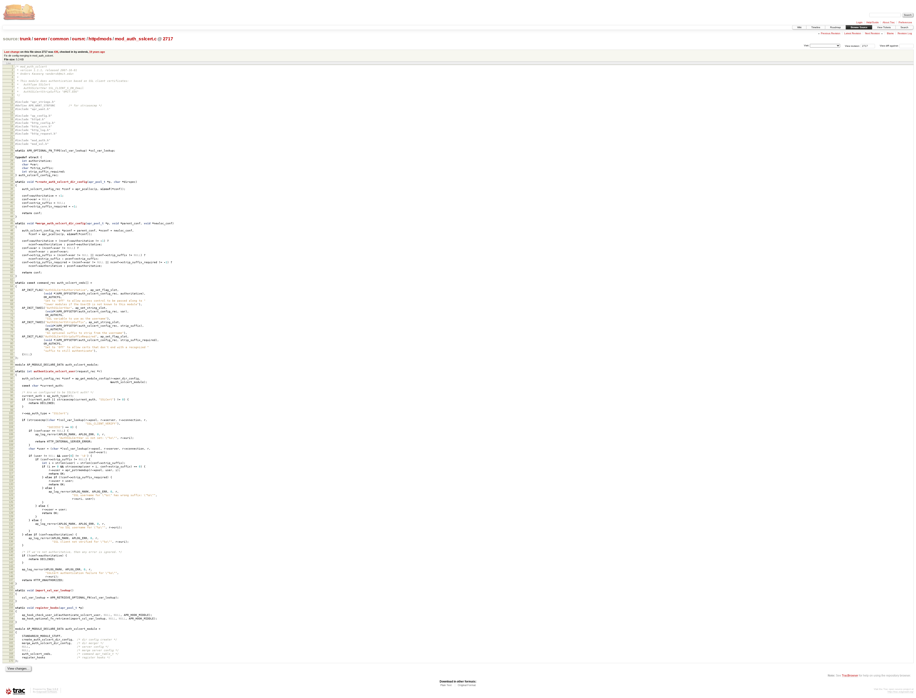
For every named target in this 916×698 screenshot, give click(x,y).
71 (11, 311)
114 (11, 462)
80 (11, 343)
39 (11, 199)
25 (11, 150)
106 (11, 434)
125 (11, 502)
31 (11, 171)
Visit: (806, 45)
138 (11, 548)
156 (11, 611)
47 (11, 226)
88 (11, 371)
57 (11, 262)
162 (11, 632)
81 (11, 347)
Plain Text (446, 685)
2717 (168, 38)
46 (11, 223)
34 (11, 181)
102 (11, 419)
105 (11, 430)
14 (11, 112)
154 (11, 604)
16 (11, 119)
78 (11, 336)
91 (11, 381)
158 (11, 618)
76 (11, 329)
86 (11, 364)
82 (11, 350)
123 (11, 494)
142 (11, 562)
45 (11, 220)
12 (11, 105)
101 (11, 416)
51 (11, 240)
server (40, 38)
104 (11, 426)
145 (11, 572)
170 (11, 660)
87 (11, 368)
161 (11, 628)
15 (11, 115)
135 (11, 537)
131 (11, 523)
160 (11, 625)
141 (11, 558)
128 (11, 512)
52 (11, 244)
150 (11, 590)
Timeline (815, 27)
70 (11, 307)
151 (11, 593)
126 (11, 505)
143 (11, 566)
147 (11, 579)
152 (11, 597)
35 (11, 185)
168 (11, 653)
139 (11, 551)
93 (11, 389)
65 (11, 289)
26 (11, 153)
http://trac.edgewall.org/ (901, 691)
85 (11, 361)
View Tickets (884, 27)
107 (11, 437)
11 (11, 101)
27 (11, 157)
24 (11, 147)
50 (11, 237)
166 (11, 646)
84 (11, 357)
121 (11, 487)
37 (11, 192)
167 (11, 650)
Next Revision (872, 33)
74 (11, 321)
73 (11, 318)
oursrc (79, 38)
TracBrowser (850, 675)
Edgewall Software (46, 691)
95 (11, 395)
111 (11, 452)
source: (11, 38)
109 (11, 444)
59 (11, 269)
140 (11, 555)
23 (11, 143)
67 (11, 296)
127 (11, 509)
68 (11, 300)
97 (11, 402)
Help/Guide (872, 22)
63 (11, 282)
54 (11, 251)
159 (11, 621)
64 (11, 286)
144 (11, 569)
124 (11, 498)
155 (11, 607)
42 (11, 209)
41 (11, 206)
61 (11, 275)
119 (11, 480)
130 (11, 520)
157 (11, 614)
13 (11, 108)
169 (11, 657)
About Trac (889, 22)
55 (11, 254)
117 (11, 473)
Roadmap (835, 27)
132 (11, 527)
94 (11, 392)
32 (11, 174)
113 (11, 459)
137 (11, 545)
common (59, 38)
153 (11, 600)
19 (11, 129)
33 (11, 178)
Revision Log (905, 33)
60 (11, 272)
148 (11, 583)
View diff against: (889, 45)
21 (11, 137)
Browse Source (859, 27)
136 (11, 541)
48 (11, 230)
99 (11, 410)
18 (11, 126)
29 (11, 164)
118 (11, 477)
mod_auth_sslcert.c (136, 38)
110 (11, 448)
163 (11, 635)
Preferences (905, 22)
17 (11, 122)
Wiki (799, 27)
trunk (25, 38)
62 (11, 279)
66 (11, 293)
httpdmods (100, 38)
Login (859, 22)
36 (11, 188)
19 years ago (97, 51)
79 (11, 339)
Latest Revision (852, 33)
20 (11, 133)
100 (11, 413)
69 (11, 304)
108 (11, 441)
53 (11, 247)
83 (11, 354)
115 (11, 466)
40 (11, 202)
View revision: (852, 45)
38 (11, 195)
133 (11, 530)
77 (11, 332)
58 (11, 265)
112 (11, 455)
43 (11, 212)
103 (11, 423)
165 (11, 642)
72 (11, 314)
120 (11, 484)
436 (56, 51)
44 (11, 216)
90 (11, 378)
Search (904, 27)
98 (11, 406)
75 (11, 325)
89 (11, 374)
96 (11, 399)
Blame (890, 33)
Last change (12, 51)
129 (11, 516)
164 (11, 639)
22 (11, 140)
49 (11, 233)
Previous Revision (830, 33)
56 (11, 258)
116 (11, 469)
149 (11, 587)
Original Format (467, 685)
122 (11, 491)
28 (11, 160)
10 (11, 98)
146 (11, 576)
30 (11, 167)
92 (11, 385)
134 (11, 534)
